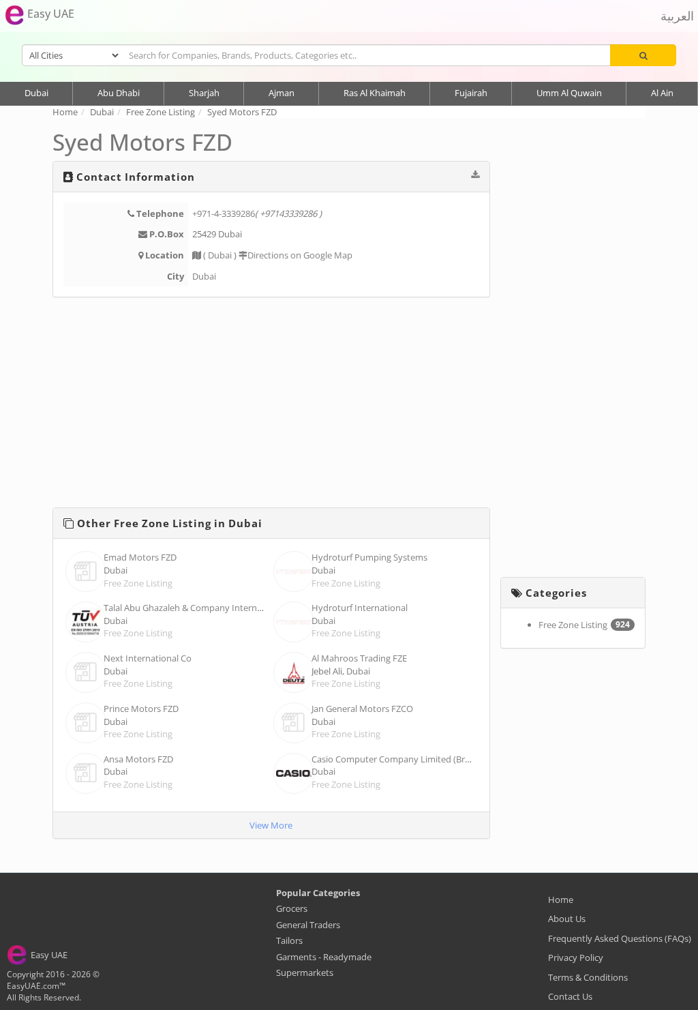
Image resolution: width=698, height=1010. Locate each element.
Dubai (36, 93)
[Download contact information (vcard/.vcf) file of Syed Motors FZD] (475, 174)
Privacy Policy (575, 957)
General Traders (308, 925)
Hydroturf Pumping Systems (369, 557)
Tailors (289, 940)
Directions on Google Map (299, 255)
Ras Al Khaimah (375, 93)
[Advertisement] (271, 405)
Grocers (291, 908)
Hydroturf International (360, 607)
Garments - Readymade (323, 957)
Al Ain (662, 93)
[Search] (643, 55)
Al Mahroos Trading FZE (359, 658)
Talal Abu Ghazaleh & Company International (194, 607)
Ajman (281, 93)
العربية (677, 16)
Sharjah (204, 93)
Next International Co (148, 658)
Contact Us (570, 996)
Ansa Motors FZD (138, 759)
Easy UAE (49, 13)
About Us (567, 918)
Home (560, 899)
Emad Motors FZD (140, 557)
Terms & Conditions (588, 977)
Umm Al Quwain (569, 93)
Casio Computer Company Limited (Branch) (399, 759)
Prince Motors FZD (141, 708)
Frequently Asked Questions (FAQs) (619, 938)
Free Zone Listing (138, 583)
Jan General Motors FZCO (362, 708)
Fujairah (471, 93)
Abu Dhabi (118, 93)
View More (270, 825)
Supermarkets (304, 972)
